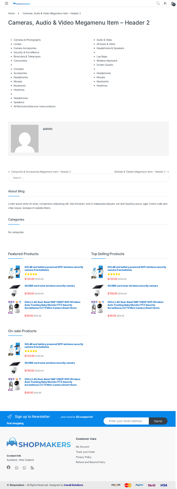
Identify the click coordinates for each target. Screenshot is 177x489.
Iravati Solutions (73, 484)
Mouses (18, 81)
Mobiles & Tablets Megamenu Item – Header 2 (141, 171)
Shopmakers (17, 484)
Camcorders (20, 60)
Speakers (19, 102)
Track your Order (85, 451)
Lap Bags (102, 56)
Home (11, 13)
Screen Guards (105, 64)
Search (158, 3)
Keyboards (20, 85)
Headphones (21, 77)
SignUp (158, 421)
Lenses (17, 43)
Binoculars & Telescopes (27, 56)
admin (47, 129)
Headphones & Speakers (110, 48)
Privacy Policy (83, 457)
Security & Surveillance (26, 52)
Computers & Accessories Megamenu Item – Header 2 (39, 171)
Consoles (19, 68)
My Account (82, 446)
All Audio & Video (106, 43)
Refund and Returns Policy (90, 462)
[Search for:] (88, 178)
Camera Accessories (25, 48)
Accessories (20, 73)
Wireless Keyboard (107, 60)
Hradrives (19, 89)
